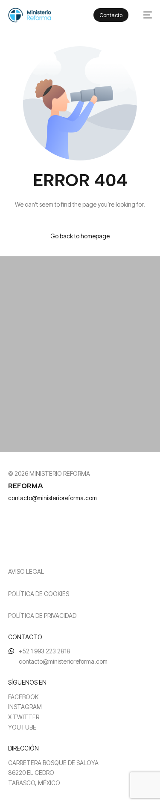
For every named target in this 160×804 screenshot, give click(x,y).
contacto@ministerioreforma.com (52, 497)
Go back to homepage (80, 236)
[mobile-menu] (144, 15)
